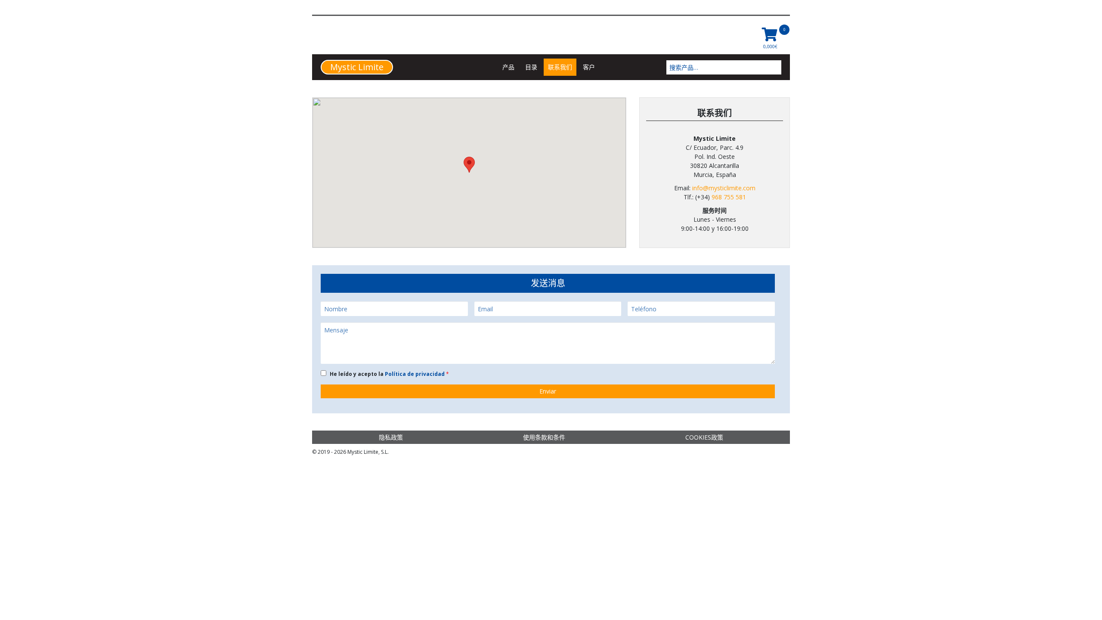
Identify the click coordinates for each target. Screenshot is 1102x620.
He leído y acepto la (388, 374)
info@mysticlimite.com (723, 188)
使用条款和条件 (544, 437)
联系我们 (560, 67)
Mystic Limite (357, 67)
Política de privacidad (415, 374)
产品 (508, 67)
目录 (531, 67)
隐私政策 (391, 437)
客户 (589, 67)
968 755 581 (729, 197)
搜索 (775, 67)
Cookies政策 (704, 437)
